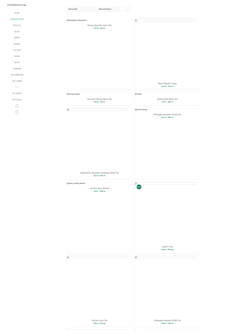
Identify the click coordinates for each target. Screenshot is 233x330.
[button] (17, 112)
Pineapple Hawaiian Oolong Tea (167, 114)
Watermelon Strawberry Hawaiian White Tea (99, 173)
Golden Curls (167, 247)
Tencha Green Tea (99, 320)
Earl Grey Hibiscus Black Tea (99, 99)
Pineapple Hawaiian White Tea (167, 320)
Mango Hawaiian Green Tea (99, 25)
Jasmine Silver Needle (99, 188)
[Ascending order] (94, 9)
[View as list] (127, 9)
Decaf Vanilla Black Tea (167, 99)
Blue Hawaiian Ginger (167, 83)
